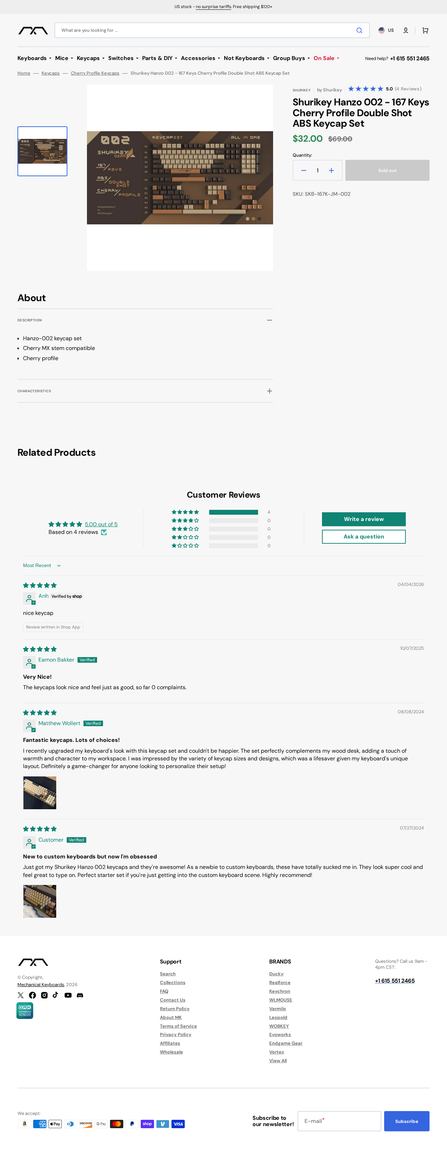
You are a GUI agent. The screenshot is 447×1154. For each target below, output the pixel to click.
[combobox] (212, 30)
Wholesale (171, 1052)
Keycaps (51, 73)
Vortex (276, 1052)
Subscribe (406, 1121)
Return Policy (175, 1009)
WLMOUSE (280, 1000)
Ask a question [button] (364, 536)
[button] (405, 30)
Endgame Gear (285, 1043)
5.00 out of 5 (101, 524)
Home (23, 73)
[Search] (361, 30)
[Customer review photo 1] (40, 901)
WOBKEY (279, 1026)
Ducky (276, 974)
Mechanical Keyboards (40, 985)
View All (278, 1061)
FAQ (164, 991)
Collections (172, 982)
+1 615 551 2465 (410, 58)
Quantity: (302, 155)
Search (168, 974)
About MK (171, 1017)
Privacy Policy (175, 1034)
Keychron (279, 991)
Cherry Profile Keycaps (95, 73)
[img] (40, 585)
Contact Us (172, 1000)
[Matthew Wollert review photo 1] (40, 793)
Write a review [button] (364, 519)
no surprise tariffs (213, 6)
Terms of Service (178, 1026)
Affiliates (170, 1043)
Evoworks (280, 1034)
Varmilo (277, 1009)
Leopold (278, 1017)
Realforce (280, 982)
